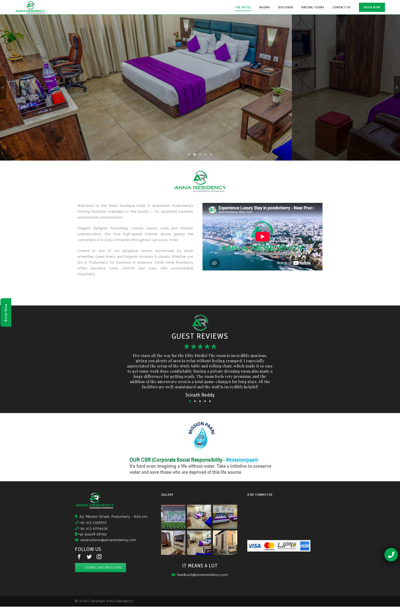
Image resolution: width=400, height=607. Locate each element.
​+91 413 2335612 (92, 522)
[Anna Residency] (30, 7)
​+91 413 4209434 (93, 528)
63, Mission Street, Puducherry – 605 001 (113, 517)
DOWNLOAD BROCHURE (103, 567)
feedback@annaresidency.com (202, 575)
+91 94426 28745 (92, 534)
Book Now (6, 312)
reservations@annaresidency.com (108, 540)
